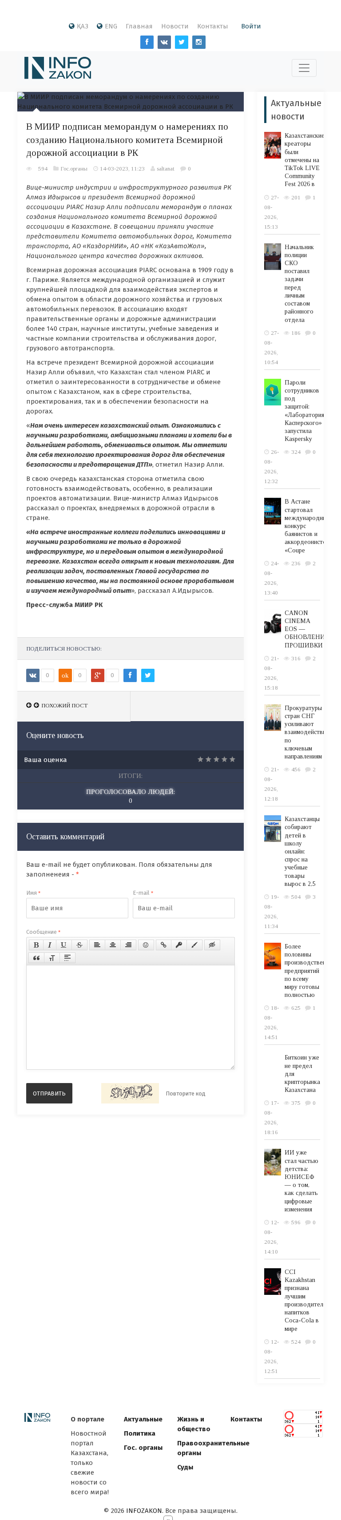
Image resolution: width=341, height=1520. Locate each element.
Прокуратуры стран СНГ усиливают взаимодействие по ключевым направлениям (307, 732)
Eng (111, 26)
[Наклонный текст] (49, 945)
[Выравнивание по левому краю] (97, 945)
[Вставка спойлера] (67, 957)
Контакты (212, 26)
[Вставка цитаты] (36, 957)
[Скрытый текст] (212, 945)
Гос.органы (73, 168)
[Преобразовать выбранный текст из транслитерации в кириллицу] (52, 957)
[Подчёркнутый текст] (64, 945)
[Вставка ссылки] (163, 945)
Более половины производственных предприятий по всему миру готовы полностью (310, 970)
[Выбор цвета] (194, 945)
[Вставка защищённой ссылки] (179, 945)
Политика (139, 1433)
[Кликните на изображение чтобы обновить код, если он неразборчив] (130, 1093)
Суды (185, 1467)
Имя (33, 892)
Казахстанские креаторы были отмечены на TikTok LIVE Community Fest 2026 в (305, 159)
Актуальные (143, 1419)
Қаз (82, 26)
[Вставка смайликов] (146, 945)
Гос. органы (143, 1448)
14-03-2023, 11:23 (122, 168)
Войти (251, 26)
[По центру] (113, 945)
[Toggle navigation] (304, 68)
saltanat (165, 168)
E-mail (143, 892)
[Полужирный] (36, 945)
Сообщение (43, 932)
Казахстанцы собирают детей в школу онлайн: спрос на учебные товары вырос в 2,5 (302, 851)
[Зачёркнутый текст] (79, 945)
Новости (175, 26)
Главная (139, 26)
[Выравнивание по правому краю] (128, 945)
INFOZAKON (144, 1511)
